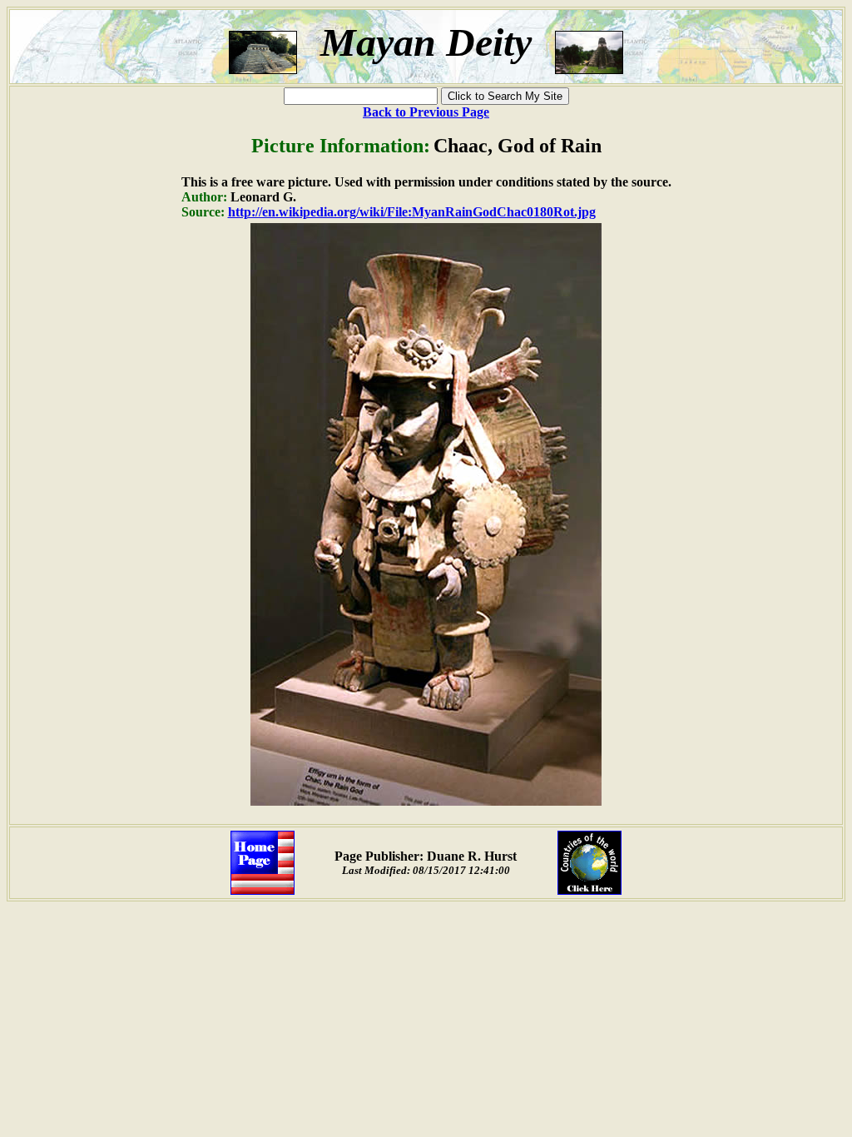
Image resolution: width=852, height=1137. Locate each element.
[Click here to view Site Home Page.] (262, 890)
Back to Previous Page (426, 112)
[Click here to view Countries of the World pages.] (589, 890)
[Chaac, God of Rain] (426, 801)
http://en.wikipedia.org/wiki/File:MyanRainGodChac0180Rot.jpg (412, 212)
